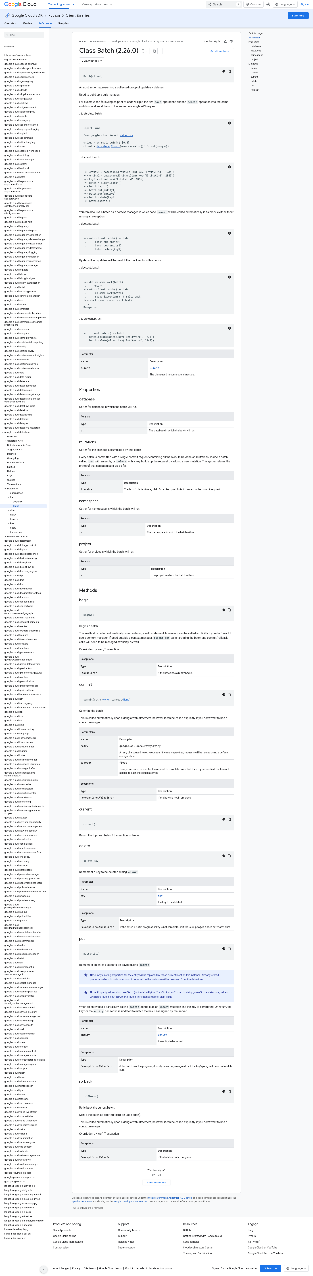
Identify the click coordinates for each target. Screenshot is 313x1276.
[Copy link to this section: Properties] (104, 390)
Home (82, 41)
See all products (62, 1230)
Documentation (98, 41)
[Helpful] (225, 41)
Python (54, 15)
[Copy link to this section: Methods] (101, 591)
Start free (298, 15)
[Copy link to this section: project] (95, 544)
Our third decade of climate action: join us (148, 1268)
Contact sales (61, 1247)
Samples (63, 23)
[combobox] (224, 4)
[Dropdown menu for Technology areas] (74, 4)
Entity (162, 1034)
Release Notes (126, 1241)
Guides (27, 23)
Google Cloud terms (110, 1268)
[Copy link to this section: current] (95, 809)
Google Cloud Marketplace (68, 1241)
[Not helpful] (231, 41)
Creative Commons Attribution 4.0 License (170, 1197)
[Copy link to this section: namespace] (102, 501)
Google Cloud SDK (27, 15)
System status (126, 1247)
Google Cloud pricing (64, 1236)
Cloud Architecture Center (198, 1247)
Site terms (90, 1268)
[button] (23, 432)
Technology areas (59, 4)
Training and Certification (197, 1253)
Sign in (305, 4)
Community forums (129, 1230)
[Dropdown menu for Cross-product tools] (112, 4)
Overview (10, 23)
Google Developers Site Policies (130, 1201)
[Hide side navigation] (43, 1269)
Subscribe (270, 1268)
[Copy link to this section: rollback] (95, 1082)
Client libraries (78, 15)
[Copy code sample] (229, 71)
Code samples (191, 1241)
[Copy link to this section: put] (88, 939)
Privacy (76, 1268)
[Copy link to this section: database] (98, 399)
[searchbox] (24, 35)
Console (255, 4)
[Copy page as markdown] (154, 51)
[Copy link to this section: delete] (93, 846)
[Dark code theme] (224, 71)
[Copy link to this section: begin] (92, 600)
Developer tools (119, 41)
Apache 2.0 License (82, 1201)
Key (160, 895)
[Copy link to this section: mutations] (99, 442)
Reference (45, 23)
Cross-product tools (95, 4)
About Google (61, 1268)
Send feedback (219, 51)
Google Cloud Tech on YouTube (265, 1253)
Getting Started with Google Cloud (202, 1236)
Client (115, 146)
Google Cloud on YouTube (262, 1247)
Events (252, 1236)
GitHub (187, 1230)
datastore (126, 135)
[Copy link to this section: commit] (95, 685)
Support (122, 1236)
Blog (250, 1230)
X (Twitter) (254, 1241)
